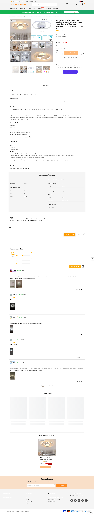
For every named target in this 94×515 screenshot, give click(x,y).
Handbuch (27, 168)
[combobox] (43, 4)
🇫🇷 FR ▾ (81, 1)
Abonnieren (61, 485)
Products (14, 16)
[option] (20, 40)
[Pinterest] (79, 500)
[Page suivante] (52, 386)
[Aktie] (83, 53)
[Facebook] (71, 500)
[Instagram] (75, 500)
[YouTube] (82, 500)
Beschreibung (45, 85)
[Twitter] (86, 500)
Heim (10, 16)
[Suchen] (44, 4)
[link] (80, 53)
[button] (12, 40)
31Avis (12, 256)
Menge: (57, 50)
